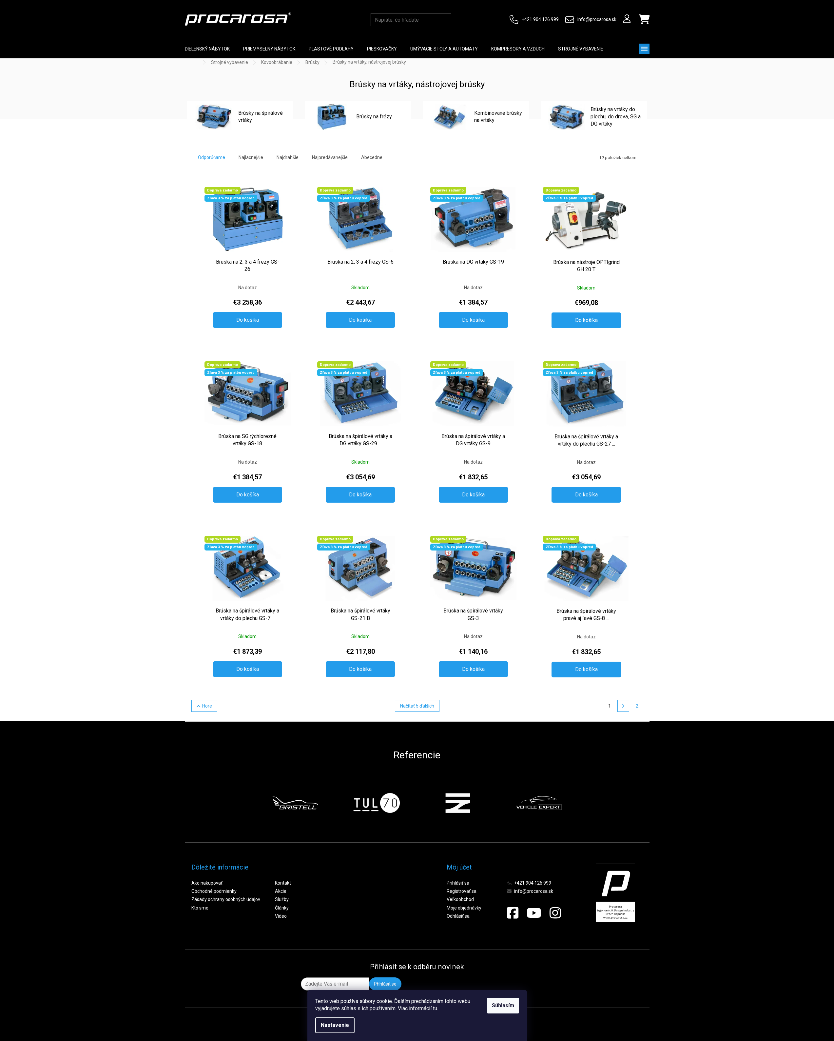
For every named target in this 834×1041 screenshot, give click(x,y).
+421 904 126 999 (540, 19)
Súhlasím (503, 1005)
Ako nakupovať (207, 883)
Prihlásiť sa (458, 883)
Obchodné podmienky (214, 891)
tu (435, 1008)
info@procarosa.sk (596, 19)
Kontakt (283, 883)
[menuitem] (207, 48)
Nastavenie (335, 1025)
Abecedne (371, 157)
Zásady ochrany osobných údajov (225, 899)
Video (281, 916)
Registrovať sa (461, 891)
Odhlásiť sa (458, 916)
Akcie (280, 891)
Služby (282, 899)
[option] (295, 803)
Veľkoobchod (460, 899)
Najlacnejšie (251, 157)
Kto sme (199, 908)
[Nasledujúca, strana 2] (623, 706)
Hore (207, 706)
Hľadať (457, 19)
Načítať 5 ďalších (417, 706)
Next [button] (578, 803)
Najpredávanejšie (330, 157)
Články (282, 908)
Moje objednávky (464, 908)
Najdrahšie (288, 157)
